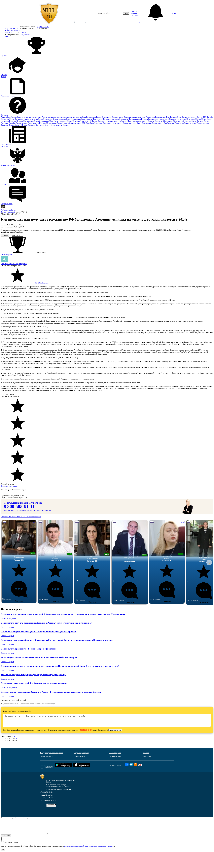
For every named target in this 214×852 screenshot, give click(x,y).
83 (15, 736)
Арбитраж (62, 117)
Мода (69, 121)
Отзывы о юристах (46, 756)
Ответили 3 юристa (8, 619)
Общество (187, 121)
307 (16, 738)
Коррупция (190, 119)
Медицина (45, 121)
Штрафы (24, 125)
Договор (173, 117)
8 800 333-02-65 (86, 730)
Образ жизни (168, 121)
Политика (5, 123)
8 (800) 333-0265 (43, 27)
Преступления (33, 123)
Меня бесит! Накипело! (58, 121)
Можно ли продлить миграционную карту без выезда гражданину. (33, 674)
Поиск (28, 517)
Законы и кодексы (115, 753)
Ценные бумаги (15, 125)
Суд (165, 123)
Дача (168, 117)
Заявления (49, 119)
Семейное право (96, 123)
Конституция (164, 119)
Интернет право (135, 119)
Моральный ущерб (79, 121)
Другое (200, 117)
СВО (84, 123)
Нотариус (159, 121)
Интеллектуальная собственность (116, 119)
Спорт (139, 123)
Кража (204, 119)
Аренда (69, 117)
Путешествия (51, 123)
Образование (178, 121)
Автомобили (6, 117)
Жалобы (210, 117)
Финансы (5, 125)
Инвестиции (98, 119)
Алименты (46, 117)
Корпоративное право (177, 119)
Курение (19, 121)
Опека (194, 121)
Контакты (146, 753)
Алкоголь (54, 117)
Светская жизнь (75, 123)
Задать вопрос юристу (9, 486)
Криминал (5, 121)
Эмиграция (40, 125)
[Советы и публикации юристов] (49, 13)
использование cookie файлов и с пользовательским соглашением (89, 846)
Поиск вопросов (79, 756)
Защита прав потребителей (34, 119)
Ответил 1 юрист (7, 627)
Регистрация (36, 517)
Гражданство (160, 117)
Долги (179, 117)
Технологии (179, 123)
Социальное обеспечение (113, 123)
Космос (198, 119)
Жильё (12, 119)
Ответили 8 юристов (9, 687)
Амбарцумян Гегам (8, 210)
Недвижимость (113, 121)
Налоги (95, 121)
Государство (150, 117)
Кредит (209, 119)
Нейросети (123, 121)
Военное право (118, 117)
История (144, 119)
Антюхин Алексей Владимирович (14, 264)
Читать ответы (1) (16, 235)
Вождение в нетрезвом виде (135, 117)
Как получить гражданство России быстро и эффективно (28, 649)
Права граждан (22, 123)
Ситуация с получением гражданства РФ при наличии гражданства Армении (38, 631)
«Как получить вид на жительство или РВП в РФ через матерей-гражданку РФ (39, 657)
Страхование (147, 123)
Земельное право (59, 119)
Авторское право (35, 117)
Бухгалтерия (107, 117)
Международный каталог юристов (51, 753)
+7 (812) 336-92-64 (46, 798)
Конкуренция (153, 119)
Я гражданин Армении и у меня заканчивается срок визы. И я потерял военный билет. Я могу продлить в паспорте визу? (60, 666)
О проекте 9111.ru (115, 756)
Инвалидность (87, 119)
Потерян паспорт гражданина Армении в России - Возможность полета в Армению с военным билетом (51, 692)
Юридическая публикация (60, 125)
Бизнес (99, 117)
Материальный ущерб (32, 121)
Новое (9, 33)
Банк (84, 117)
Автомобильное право (20, 117)
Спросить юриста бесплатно (135, 13)
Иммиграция (76, 119)
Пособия (12, 123)
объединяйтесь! (80, 22)
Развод (60, 123)
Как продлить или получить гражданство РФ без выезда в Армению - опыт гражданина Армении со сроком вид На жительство (63, 614)
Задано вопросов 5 (8, 212)
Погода (206, 121)
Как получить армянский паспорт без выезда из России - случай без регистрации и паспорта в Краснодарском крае (57, 640)
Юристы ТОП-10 (11, 29)
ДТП (205, 117)
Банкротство (91, 117)
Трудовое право (190, 123)
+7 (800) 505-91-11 (46, 792)
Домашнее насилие (189, 117)
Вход (174, 13)
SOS (7, 37)
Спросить (19, 601)
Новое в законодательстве (138, 121)
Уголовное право (203, 123)
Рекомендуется (6, 255)
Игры (68, 119)
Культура (12, 121)
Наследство (102, 121)
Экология (32, 125)
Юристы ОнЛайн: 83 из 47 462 (13, 517)
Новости (151, 121)
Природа (42, 123)
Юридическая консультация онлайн (78, 24)
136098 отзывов (41, 283)
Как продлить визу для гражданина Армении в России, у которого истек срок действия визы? (46, 623)
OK (3, 850)
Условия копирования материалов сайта (59, 789)
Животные (5, 119)
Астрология (77, 117)
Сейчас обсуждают (12, 31)
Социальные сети (130, 123)
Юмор (47, 125)
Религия (66, 123)
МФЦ (89, 121)
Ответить (5, 235)
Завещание (19, 119)
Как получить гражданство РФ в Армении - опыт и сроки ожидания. (34, 683)
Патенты (200, 121)
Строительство (158, 123)
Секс (88, 123)
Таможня (171, 123)
